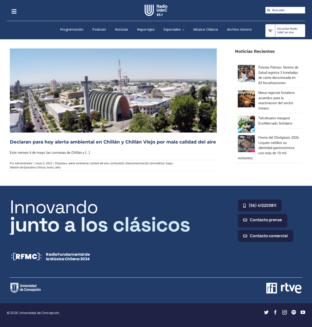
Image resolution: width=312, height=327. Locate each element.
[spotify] (293, 312)
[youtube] (303, 312)
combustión (117, 163)
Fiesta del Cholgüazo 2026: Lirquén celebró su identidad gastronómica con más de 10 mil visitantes (268, 148)
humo (50, 167)
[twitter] (266, 312)
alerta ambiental (78, 163)
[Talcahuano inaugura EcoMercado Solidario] (246, 118)
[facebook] (275, 312)
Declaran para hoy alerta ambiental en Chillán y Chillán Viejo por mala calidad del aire (113, 142)
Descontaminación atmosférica (145, 163)
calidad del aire (99, 163)
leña (58, 167)
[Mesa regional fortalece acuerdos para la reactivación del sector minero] (246, 93)
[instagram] (284, 312)
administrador (23, 163)
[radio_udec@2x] (156, 6)
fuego (169, 163)
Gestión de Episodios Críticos (28, 167)
